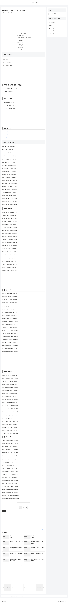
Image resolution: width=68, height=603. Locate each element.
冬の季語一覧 (51, 33)
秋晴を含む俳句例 (20, 42)
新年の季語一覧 (52, 22)
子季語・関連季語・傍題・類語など (24, 37)
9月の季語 (5, 134)
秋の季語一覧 (51, 30)
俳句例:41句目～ (21, 45)
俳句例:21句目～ (21, 44)
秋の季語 (4, 510)
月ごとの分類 (20, 40)
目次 (22, 33)
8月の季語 (5, 131)
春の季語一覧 (51, 25)
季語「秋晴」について (21, 35)
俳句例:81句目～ (21, 49)
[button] (65, 14)
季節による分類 (20, 39)
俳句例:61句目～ (21, 47)
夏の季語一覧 (51, 28)
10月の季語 (5, 138)
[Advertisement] (23, 22)
